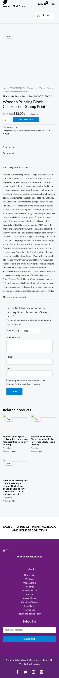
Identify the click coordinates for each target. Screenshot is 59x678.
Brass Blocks (29, 606)
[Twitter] (25, 672)
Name (9, 357)
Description (9, 147)
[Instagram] (33, 672)
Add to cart (26, 119)
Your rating (13, 330)
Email (9, 368)
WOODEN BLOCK (17, 88)
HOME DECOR (29, 590)
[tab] (29, 147)
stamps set (29, 610)
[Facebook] (17, 672)
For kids (29, 594)
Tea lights (29, 586)
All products (32, 88)
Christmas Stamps (29, 602)
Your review (13, 337)
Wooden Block (29, 583)
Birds (30, 96)
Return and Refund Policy (29, 614)
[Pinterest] (41, 672)
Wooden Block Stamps (15, 6)
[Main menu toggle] (53, 4)
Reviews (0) (8, 153)
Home (5, 88)
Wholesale (30, 579)
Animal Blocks (21, 96)
